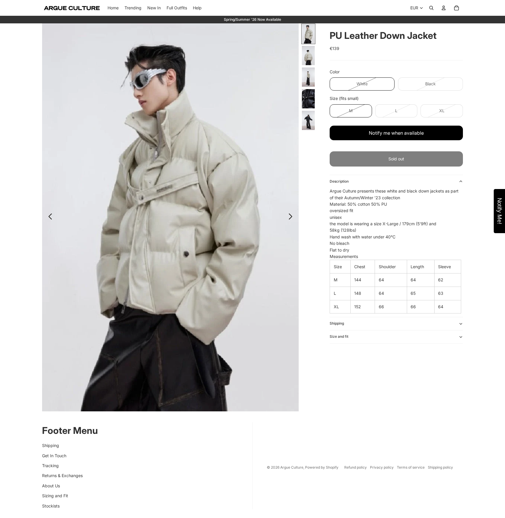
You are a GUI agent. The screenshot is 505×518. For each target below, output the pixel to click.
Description (339, 181)
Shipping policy (440, 467)
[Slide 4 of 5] (308, 98)
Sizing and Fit (55, 495)
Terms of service (411, 467)
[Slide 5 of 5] (308, 120)
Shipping (337, 323)
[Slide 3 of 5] (308, 77)
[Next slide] (292, 217)
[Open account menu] (443, 7)
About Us (51, 485)
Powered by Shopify (321, 467)
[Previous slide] (48, 217)
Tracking (50, 465)
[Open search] (431, 7)
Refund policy (355, 467)
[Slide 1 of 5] (308, 34)
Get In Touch (54, 455)
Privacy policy (382, 467)
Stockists (51, 505)
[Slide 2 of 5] (308, 55)
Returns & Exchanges (62, 475)
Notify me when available (396, 133)
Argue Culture (291, 467)
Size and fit (339, 336)
